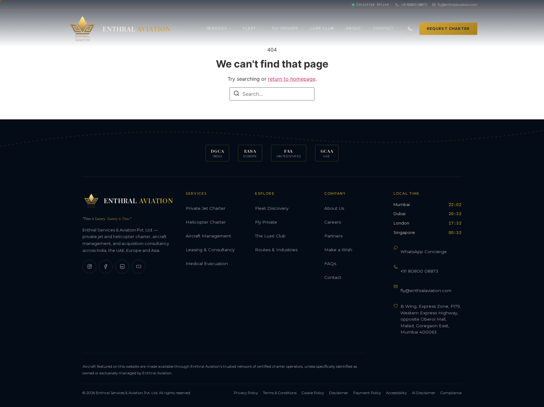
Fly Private (285, 28)
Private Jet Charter (205, 208)
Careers (332, 222)
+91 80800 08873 (414, 5)
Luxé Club (322, 28)
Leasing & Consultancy (210, 249)
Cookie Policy (313, 393)
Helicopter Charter (206, 222)
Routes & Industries (276, 249)
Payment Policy (367, 393)
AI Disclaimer (423, 393)
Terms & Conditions (280, 393)
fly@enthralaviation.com (457, 5)
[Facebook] (106, 267)
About (353, 28)
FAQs (330, 263)
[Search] (236, 94)
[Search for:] (272, 93)
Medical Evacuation (207, 263)
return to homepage (291, 79)
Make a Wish (338, 249)
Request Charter (448, 28)
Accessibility (396, 393)
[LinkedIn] (122, 267)
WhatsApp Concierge (423, 251)
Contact (383, 28)
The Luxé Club (270, 235)
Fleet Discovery (271, 208)
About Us (334, 208)
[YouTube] (138, 267)
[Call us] (410, 28)
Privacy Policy (246, 393)
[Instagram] (89, 267)
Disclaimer (338, 393)
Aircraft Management (208, 235)
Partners (333, 235)
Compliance (451, 393)
